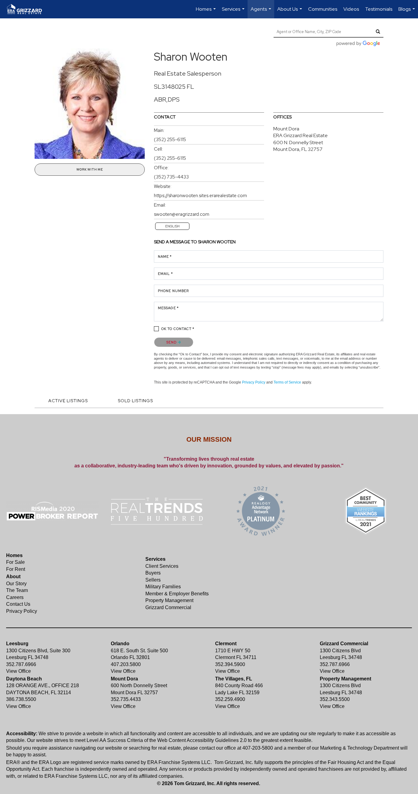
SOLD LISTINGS (135, 400)
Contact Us (18, 604)
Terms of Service (287, 382)
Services (234, 12)
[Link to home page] (27, 9)
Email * (165, 274)
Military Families (163, 586)
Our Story (16, 583)
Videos (351, 9)
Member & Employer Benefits (177, 593)
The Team (17, 590)
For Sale (15, 562)
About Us (290, 12)
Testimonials (378, 9)
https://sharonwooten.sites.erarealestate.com (200, 196)
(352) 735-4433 (171, 177)
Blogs (407, 12)
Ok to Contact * (178, 329)
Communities (322, 9)
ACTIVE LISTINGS (68, 400)
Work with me (90, 169)
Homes (206, 12)
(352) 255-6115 (170, 140)
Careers (15, 597)
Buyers (153, 572)
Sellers (153, 579)
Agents (262, 12)
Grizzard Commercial (168, 607)
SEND (172, 342)
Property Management (169, 600)
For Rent (15, 569)
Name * (165, 256)
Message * (168, 308)
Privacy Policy (253, 382)
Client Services (161, 566)
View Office (18, 671)
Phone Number (173, 291)
